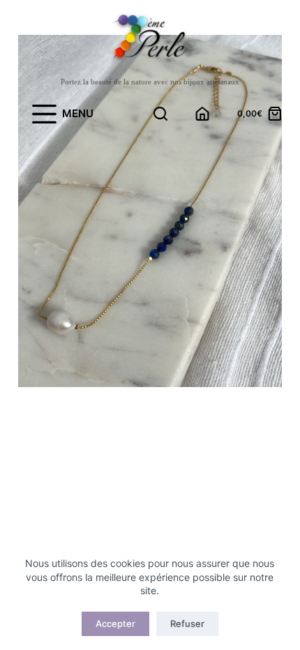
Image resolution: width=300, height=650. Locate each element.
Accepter (115, 623)
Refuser (187, 623)
